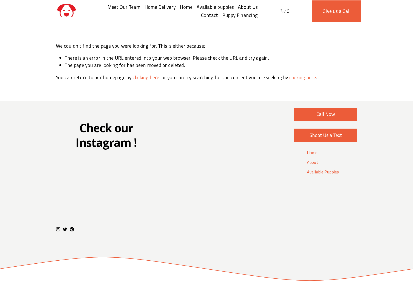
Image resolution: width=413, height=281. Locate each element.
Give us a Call (337, 11)
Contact (209, 15)
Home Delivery (160, 7)
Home (186, 7)
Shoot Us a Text (326, 135)
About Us (248, 7)
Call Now (325, 114)
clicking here (146, 77)
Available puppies (215, 7)
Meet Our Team (124, 7)
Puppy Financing (240, 15)
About (312, 162)
